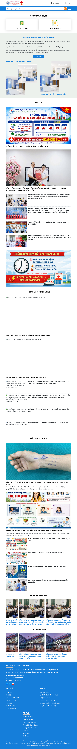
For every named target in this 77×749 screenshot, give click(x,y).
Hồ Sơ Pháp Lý (10, 706)
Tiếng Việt (67, 3)
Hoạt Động (9, 695)
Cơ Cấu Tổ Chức (11, 700)
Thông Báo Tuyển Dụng (30, 725)
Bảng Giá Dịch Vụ (45, 697)
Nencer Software (53, 740)
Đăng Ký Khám (44, 692)
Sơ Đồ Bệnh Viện (11, 708)
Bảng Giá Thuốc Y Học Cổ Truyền (50, 703)
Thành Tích (9, 703)
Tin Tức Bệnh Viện (28, 717)
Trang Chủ (9, 692)
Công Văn (26, 730)
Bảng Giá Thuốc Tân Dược (48, 700)
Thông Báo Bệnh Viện (29, 722)
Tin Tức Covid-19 (28, 719)
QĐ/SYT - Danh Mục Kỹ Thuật (49, 695)
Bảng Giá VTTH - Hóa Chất (48, 706)
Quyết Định (26, 733)
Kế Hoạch (26, 736)
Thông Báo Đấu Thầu (29, 728)
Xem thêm (38, 56)
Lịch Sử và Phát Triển (12, 697)
